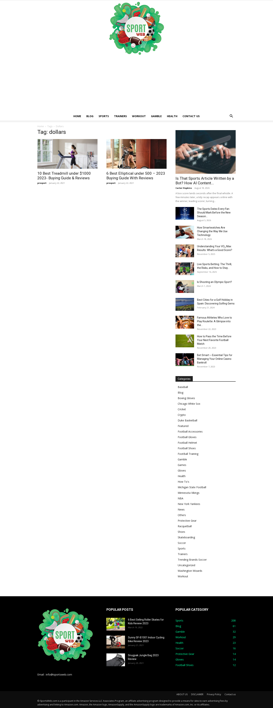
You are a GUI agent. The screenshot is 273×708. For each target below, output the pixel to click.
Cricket (182, 409)
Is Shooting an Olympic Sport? (214, 281)
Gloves (182, 470)
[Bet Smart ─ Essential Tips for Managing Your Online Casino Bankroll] (185, 359)
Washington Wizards (190, 570)
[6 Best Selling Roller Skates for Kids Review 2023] (115, 624)
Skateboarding (186, 537)
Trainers (120, 116)
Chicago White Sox (189, 403)
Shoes (181, 532)
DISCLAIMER (197, 694)
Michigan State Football (192, 487)
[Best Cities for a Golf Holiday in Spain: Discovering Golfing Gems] (185, 304)
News (181, 509)
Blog (89, 116)
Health (172, 116)
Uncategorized (186, 565)
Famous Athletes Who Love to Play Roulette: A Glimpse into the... (214, 321)
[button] (231, 116)
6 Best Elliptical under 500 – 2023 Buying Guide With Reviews (135, 175)
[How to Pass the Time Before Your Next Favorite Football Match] (185, 341)
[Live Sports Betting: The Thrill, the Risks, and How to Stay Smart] (185, 268)
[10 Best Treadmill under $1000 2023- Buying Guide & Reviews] (67, 154)
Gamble (156, 116)
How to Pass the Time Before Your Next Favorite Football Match (214, 340)
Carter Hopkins (184, 188)
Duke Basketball (187, 420)
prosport (41, 183)
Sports (104, 116)
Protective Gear (187, 520)
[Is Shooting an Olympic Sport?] (185, 286)
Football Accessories (190, 431)
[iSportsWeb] (136, 28)
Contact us (191, 116)
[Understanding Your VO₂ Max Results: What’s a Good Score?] (185, 250)
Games (182, 465)
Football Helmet (187, 442)
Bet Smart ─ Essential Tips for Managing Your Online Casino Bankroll (214, 359)
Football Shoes (187, 448)
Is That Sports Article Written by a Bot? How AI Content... (205, 180)
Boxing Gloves (186, 398)
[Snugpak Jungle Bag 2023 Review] (115, 659)
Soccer (182, 543)
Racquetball (185, 526)
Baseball (183, 387)
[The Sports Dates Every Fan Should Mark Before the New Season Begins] (185, 213)
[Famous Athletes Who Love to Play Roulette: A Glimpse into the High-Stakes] (185, 322)
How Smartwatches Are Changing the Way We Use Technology (212, 231)
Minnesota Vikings (188, 493)
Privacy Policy (214, 694)
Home (77, 116)
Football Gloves (187, 437)
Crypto (182, 415)
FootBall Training (188, 454)
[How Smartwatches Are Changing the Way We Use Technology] (185, 232)
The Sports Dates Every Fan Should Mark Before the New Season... (214, 212)
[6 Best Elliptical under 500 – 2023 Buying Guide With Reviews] (136, 154)
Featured (183, 426)
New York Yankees (189, 504)
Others (182, 515)
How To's (183, 481)
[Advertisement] (136, 84)
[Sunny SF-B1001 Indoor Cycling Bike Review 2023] (115, 642)
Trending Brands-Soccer (192, 559)
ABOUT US (182, 694)
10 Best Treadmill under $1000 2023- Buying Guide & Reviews (64, 175)
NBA (180, 498)
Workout (139, 116)
